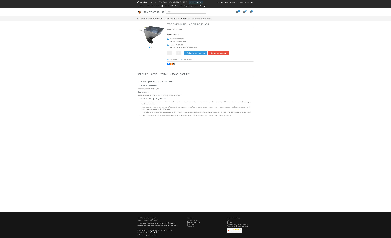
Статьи (229, 222)
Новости (230, 220)
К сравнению (188, 59)
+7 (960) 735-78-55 (180, 2)
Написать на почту (143, 6)
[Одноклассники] (171, 64)
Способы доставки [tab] (180, 74)
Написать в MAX (168, 6)
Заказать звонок (196, 2)
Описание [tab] (142, 74)
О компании (191, 224)
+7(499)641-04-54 (153, 230)
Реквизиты (190, 226)
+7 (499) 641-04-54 (165, 2)
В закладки (173, 59)
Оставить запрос (218, 53)
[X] (174, 64)
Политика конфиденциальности (237, 226)
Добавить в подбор (196, 53)
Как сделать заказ (193, 220)
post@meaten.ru (146, 2)
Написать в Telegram (183, 6)
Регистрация (249, 2)
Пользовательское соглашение (237, 224)
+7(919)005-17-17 (165, 230)
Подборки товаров (233, 218)
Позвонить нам (155, 6)
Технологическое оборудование (152, 18)
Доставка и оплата (231, 2)
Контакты (220, 2)
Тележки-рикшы (184, 18)
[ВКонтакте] (168, 64)
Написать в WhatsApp (199, 6)
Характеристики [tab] (159, 74)
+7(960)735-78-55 (143, 232)
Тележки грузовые (171, 18)
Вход (241, 2)
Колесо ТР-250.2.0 (183, 46)
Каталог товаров (155, 12)
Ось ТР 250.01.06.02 (178, 40)
